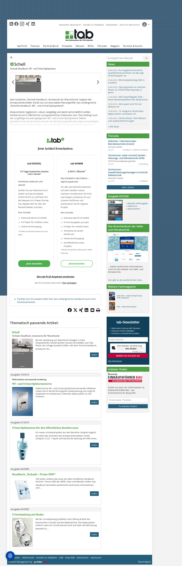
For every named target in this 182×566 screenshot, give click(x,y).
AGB (61, 557)
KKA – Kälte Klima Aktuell (126, 307)
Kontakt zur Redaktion (93, 24)
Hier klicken (130, 348)
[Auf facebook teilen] (70, 311)
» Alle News (113, 126)
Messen (80, 46)
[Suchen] (146, 58)
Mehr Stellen (128, 187)
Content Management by (21, 561)
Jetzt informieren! (115, 361)
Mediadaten (112, 24)
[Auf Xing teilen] (81, 311)
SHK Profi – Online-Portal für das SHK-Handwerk (129, 297)
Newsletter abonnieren (70, 24)
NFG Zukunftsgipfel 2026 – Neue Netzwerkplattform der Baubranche (128, 98)
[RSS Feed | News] (11, 24)
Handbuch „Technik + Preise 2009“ (34, 474)
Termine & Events (132, 46)
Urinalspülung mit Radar (28, 514)
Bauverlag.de (144, 561)
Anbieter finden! (129, 406)
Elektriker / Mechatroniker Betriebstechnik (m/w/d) (122, 143)
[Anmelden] (146, 24)
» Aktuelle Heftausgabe (137, 203)
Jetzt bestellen (34, 263)
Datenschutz (83, 557)
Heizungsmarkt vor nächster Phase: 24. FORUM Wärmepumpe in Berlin (127, 90)
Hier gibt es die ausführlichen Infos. (125, 280)
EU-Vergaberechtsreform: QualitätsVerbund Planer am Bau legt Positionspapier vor (126, 73)
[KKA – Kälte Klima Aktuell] (112, 307)
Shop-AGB (70, 557)
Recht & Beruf (51, 46)
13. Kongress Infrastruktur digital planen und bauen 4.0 (126, 112)
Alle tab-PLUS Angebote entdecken (55, 276)
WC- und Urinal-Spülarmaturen (32, 383)
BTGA (91, 46)
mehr (94, 354)
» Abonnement (133, 208)
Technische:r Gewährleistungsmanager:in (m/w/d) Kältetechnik (128, 172)
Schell (15, 332)
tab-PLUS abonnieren (130, 24)
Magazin (114, 46)
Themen (35, 46)
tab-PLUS (22, 46)
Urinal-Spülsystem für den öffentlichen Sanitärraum (45, 427)
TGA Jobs (102, 46)
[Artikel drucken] (98, 310)
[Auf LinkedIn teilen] (87, 311)
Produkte (67, 46)
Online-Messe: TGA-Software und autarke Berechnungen (127, 119)
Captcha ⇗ (138, 352)
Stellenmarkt (28, 557)
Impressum (96, 557)
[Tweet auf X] (75, 311)
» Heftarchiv (131, 206)
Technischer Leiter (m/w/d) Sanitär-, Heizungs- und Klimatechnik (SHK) (127, 157)
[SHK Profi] (112, 297)
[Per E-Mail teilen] (92, 310)
